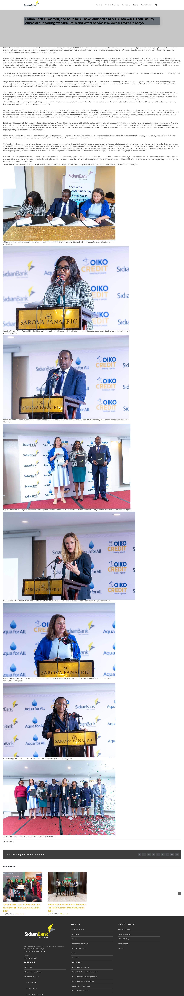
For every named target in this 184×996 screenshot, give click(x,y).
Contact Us (75, 958)
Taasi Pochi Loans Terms (35, 994)
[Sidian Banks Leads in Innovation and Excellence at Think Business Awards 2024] (22, 887)
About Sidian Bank (78, 929)
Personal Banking (124, 934)
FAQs (73, 953)
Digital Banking (124, 939)
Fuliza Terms (32, 982)
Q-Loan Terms (32, 988)
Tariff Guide (28, 967)
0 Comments (19, 914)
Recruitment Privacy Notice (81, 986)
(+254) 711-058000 (30, 958)
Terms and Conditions (32, 976)
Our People (75, 934)
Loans (121, 948)
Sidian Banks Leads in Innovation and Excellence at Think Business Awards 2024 (21, 907)
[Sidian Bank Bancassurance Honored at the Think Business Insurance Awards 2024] (67, 887)
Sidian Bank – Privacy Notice (81, 967)
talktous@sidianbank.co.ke (36, 951)
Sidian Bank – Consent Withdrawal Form (85, 972)
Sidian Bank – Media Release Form (83, 981)
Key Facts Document (78, 948)
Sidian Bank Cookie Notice (80, 991)
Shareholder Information (80, 943)
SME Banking (123, 943)
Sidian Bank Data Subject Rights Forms (84, 976)
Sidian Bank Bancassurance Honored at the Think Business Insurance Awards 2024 (67, 907)
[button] (156, 4)
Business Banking (125, 929)
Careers (74, 939)
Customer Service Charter (33, 972)
